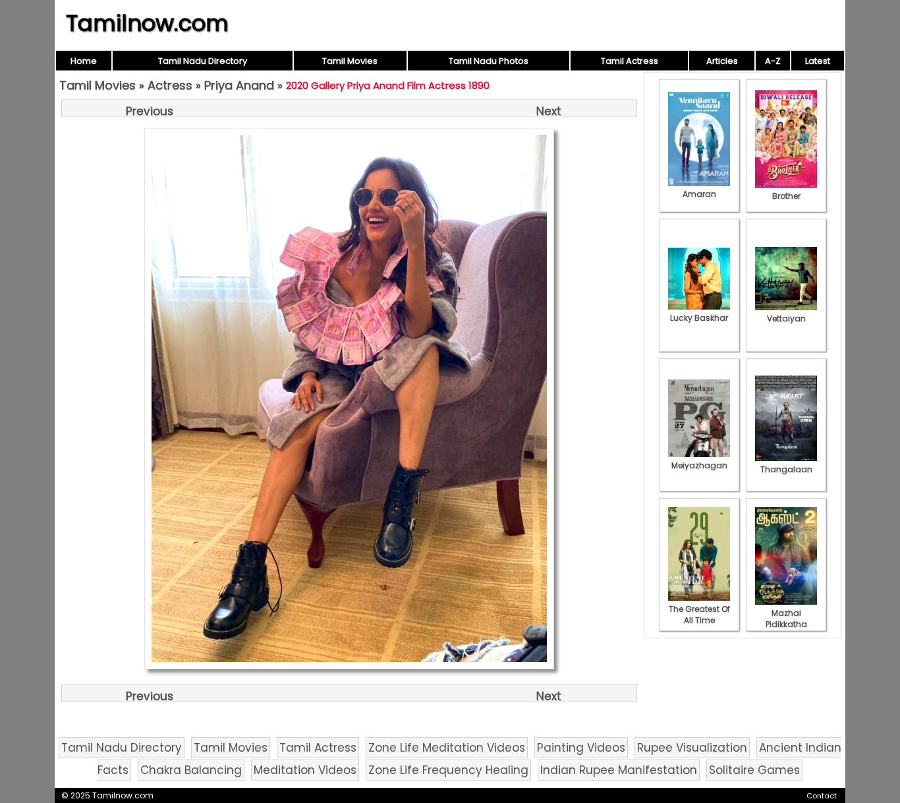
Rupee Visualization (692, 748)
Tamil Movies (350, 61)
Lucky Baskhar (699, 317)
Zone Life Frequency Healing (448, 770)
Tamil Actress (629, 61)
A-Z (773, 61)
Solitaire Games (754, 770)
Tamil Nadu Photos (488, 61)
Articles (722, 61)
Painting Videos (581, 748)
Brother (786, 196)
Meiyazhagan (699, 465)
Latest (817, 61)
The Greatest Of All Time (699, 614)
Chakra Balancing (191, 770)
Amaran (699, 194)
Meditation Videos (305, 770)
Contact (821, 795)
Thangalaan (786, 469)
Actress (170, 85)
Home (83, 61)
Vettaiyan (786, 318)
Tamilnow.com (147, 23)
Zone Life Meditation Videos (446, 748)
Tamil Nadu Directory (202, 61)
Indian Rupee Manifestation (618, 770)
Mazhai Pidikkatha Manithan (786, 624)
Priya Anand (239, 85)
